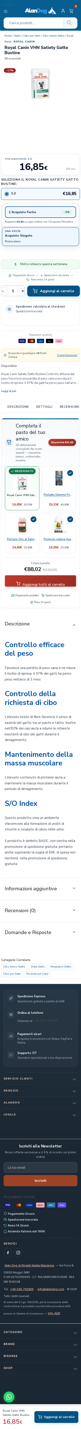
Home (8, 35)
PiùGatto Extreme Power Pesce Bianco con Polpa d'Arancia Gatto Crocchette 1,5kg (59, 494)
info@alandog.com (51, 1289)
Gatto (17, 35)
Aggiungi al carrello (57, 291)
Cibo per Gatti (31, 35)
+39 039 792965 (22, 1289)
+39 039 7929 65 (45, 1020)
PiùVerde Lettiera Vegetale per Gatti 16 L (59, 539)
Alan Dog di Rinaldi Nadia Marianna (29, 1265)
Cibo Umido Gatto (54, 35)
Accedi (64, 11)
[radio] (40, 194)
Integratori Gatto (60, 966)
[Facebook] (8, 1252)
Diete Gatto (38, 966)
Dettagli (44, 407)
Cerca (69, 23)
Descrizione (18, 407)
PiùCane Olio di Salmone (22, 539)
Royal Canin (24, 41)
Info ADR (54, 1313)
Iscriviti (40, 1180)
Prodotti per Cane (37, 974)
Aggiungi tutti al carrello (43, 584)
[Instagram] (18, 1252)
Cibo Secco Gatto (14, 966)
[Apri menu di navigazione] (8, 10)
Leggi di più (8, 391)
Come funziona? (67, 355)
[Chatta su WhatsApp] (9, 1397)
